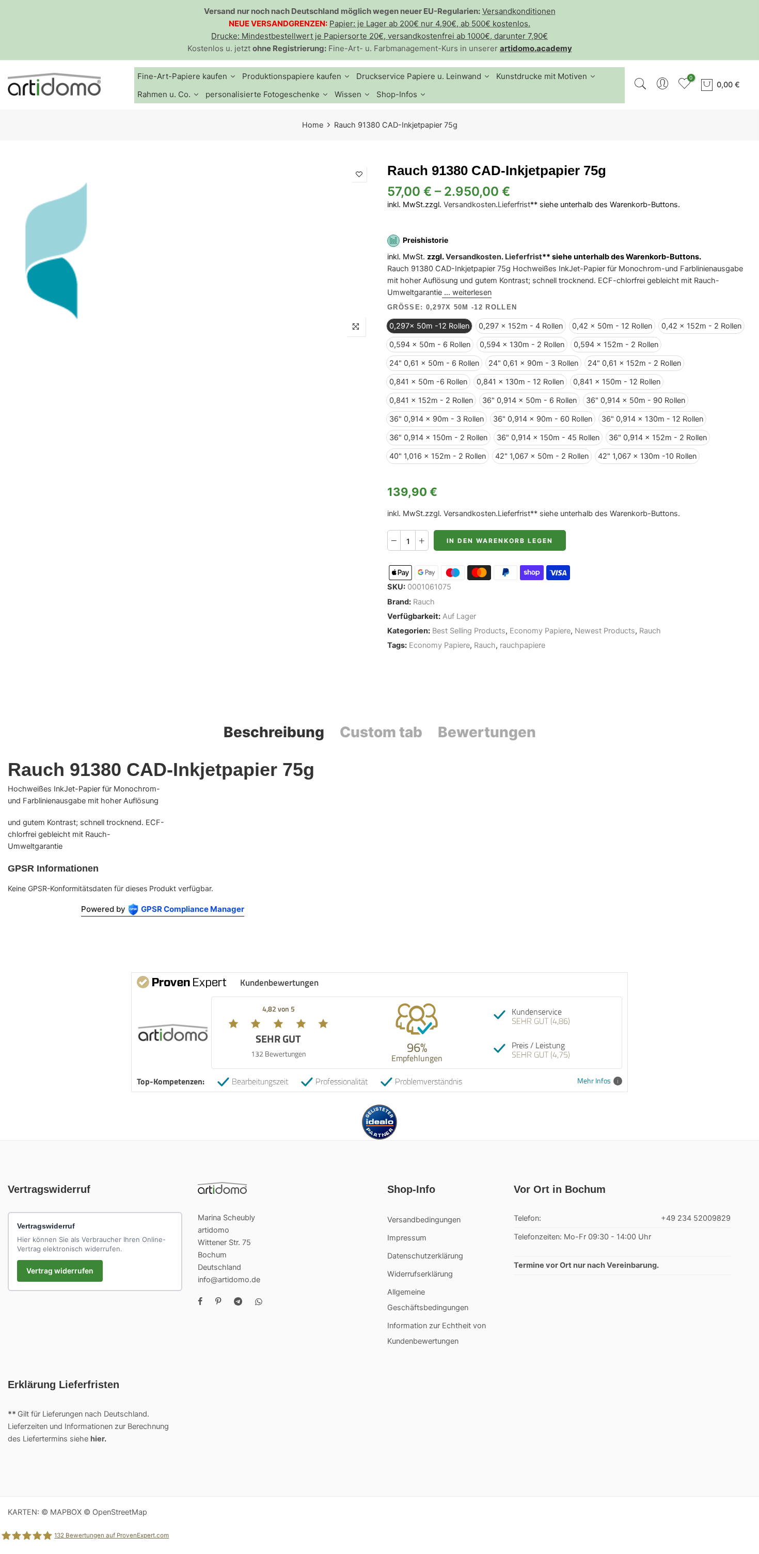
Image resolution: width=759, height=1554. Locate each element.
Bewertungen (487, 732)
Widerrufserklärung (420, 1274)
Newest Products (605, 630)
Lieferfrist (514, 204)
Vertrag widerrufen (59, 1270)
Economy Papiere (540, 630)
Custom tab (381, 732)
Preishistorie (425, 240)
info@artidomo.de (229, 1279)
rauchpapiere (522, 645)
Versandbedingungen (424, 1219)
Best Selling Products (468, 630)
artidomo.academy (536, 48)
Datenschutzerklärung (425, 1256)
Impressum (406, 1237)
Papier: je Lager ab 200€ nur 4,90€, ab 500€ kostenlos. (429, 23)
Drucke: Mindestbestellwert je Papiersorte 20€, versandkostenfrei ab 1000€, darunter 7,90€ (379, 36)
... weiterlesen (467, 292)
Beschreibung (274, 732)
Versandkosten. (474, 256)
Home (312, 125)
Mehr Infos (594, 1081)
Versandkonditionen (519, 11)
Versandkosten (470, 204)
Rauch (424, 602)
